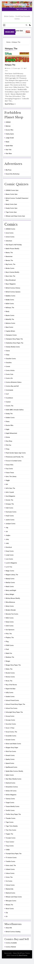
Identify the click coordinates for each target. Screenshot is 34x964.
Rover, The (9, 681)
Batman (8, 126)
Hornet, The (9, 500)
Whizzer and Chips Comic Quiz (15, 216)
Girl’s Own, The (10, 488)
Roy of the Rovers (11, 685)
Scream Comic (10, 740)
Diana (7, 421)
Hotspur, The (10, 60)
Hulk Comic (9, 508)
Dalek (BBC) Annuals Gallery (15, 410)
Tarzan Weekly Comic (12, 806)
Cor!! (7, 394)
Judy (7, 543)
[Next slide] (29, 9)
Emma (8, 437)
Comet (8, 366)
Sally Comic (9, 692)
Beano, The (9, 252)
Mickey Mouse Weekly (13, 598)
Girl (7, 484)
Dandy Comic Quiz (11, 208)
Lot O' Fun (9, 567)
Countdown (9, 398)
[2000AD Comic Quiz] (28, 32)
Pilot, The (9, 634)
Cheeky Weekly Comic (13, 347)
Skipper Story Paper (12, 747)
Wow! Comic (10, 908)
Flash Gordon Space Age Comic (16, 453)
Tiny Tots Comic (11, 830)
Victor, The (9, 877)
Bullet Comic (10, 303)
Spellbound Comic (11, 767)
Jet (7, 531)
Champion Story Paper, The (14, 339)
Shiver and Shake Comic (13, 744)
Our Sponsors (10, 630)
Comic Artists (10, 370)
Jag (7, 527)
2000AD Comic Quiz (12, 190)
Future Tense (10, 472)
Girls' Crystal (10, 492)
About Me (9, 928)
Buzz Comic (9, 327)
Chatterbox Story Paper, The (14, 343)
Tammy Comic (10, 799)
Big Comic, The (10, 264)
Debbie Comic (10, 417)
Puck (7, 649)
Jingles (8, 535)
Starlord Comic (10, 783)
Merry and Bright (11, 590)
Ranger (8, 661)
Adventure (9, 241)
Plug (7, 641)
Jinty (7, 539)
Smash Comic (10, 755)
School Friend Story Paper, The (15, 704)
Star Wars (9, 153)
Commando (9, 390)
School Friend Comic (12, 700)
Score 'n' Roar (10, 728)
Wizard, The (9, 905)
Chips (7, 355)
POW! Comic (10, 645)
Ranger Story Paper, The (13, 665)
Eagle (7, 429)
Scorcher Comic (11, 724)
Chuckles (9, 362)
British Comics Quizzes (13, 292)
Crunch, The (9, 406)
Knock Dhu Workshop (12, 174)
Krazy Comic (10, 551)
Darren (9, 68)
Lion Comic (9, 559)
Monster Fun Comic (12, 614)
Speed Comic (10, 763)
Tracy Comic (10, 846)
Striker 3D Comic (11, 791)
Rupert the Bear (10, 689)
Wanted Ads (9, 889)
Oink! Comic (10, 626)
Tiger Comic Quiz (21, 9)
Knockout (9, 547)
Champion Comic (11, 335)
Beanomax (9, 256)
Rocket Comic (10, 673)
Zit (6, 916)
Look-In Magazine (11, 563)
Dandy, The (9, 413)
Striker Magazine (11, 795)
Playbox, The (10, 637)
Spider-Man (9, 146)
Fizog (7, 449)
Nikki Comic (10, 618)
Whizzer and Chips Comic (14, 897)
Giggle (8, 480)
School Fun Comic (11, 708)
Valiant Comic (10, 869)
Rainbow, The (10, 657)
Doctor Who (9, 130)
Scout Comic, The (11, 732)
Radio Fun (9, 653)
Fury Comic (9, 468)
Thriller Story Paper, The (13, 814)
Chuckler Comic (11, 358)
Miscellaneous (10, 602)
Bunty (7, 311)
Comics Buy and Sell (12, 386)
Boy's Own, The (10, 276)
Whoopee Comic (11, 901)
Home (8, 42)
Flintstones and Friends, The (15, 457)
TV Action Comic (11, 857)
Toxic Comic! (10, 842)
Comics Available (11, 943)
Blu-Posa (8, 170)
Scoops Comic (10, 720)
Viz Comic (9, 881)
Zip (7, 912)
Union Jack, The (11, 865)
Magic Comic (10, 571)
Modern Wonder (11, 610)
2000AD (8, 122)
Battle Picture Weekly (12, 248)
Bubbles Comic (10, 296)
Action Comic (10, 237)
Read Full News (9, 104)
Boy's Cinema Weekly (12, 272)
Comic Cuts (9, 374)
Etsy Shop (9, 441)
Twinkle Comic (10, 861)
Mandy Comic (10, 579)
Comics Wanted (11, 947)
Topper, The (9, 834)
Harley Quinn (10, 134)
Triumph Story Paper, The (13, 853)
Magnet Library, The (12, 575)
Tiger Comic (10, 822)
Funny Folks (9, 465)
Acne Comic (10, 233)
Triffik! (8, 850)
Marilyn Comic (10, 582)
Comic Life (9, 378)
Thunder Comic (10, 818)
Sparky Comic (10, 759)
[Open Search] (26, 25)
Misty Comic (10, 606)
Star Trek (8, 150)
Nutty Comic (10, 622)
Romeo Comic (10, 677)
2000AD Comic (10, 229)
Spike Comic (10, 775)
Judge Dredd (10, 138)
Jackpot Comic (10, 523)
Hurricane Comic (11, 512)
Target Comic (10, 802)
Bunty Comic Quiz (11, 204)
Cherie (8, 351)
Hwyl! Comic (10, 516)
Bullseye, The (10, 307)
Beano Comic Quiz (11, 194)
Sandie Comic (10, 696)
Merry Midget (10, 594)
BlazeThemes (23, 955)
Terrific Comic (10, 810)
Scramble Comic (11, 736)
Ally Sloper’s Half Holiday (14, 245)
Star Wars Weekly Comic (13, 779)
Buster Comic (10, 315)
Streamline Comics (12, 787)
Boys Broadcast (11, 280)
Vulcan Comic (10, 885)
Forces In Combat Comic (14, 461)
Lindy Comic (10, 555)
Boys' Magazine (11, 284)
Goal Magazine (10, 496)
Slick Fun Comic (11, 751)
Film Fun (8, 445)
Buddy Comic (10, 300)
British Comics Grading (13, 932)
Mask (7, 142)
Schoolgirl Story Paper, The (14, 712)
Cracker (8, 402)
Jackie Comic (10, 520)
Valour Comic (10, 873)
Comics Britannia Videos (13, 382)
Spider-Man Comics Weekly (14, 771)
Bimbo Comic (10, 268)
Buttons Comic (10, 323)
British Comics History (13, 288)
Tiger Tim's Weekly (12, 826)
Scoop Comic (10, 716)
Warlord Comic (10, 893)
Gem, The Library (11, 476)
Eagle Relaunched (11, 433)
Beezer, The (9, 260)
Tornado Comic (10, 838)
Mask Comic (10, 586)
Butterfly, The (10, 319)
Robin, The (9, 669)
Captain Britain (10, 331)
